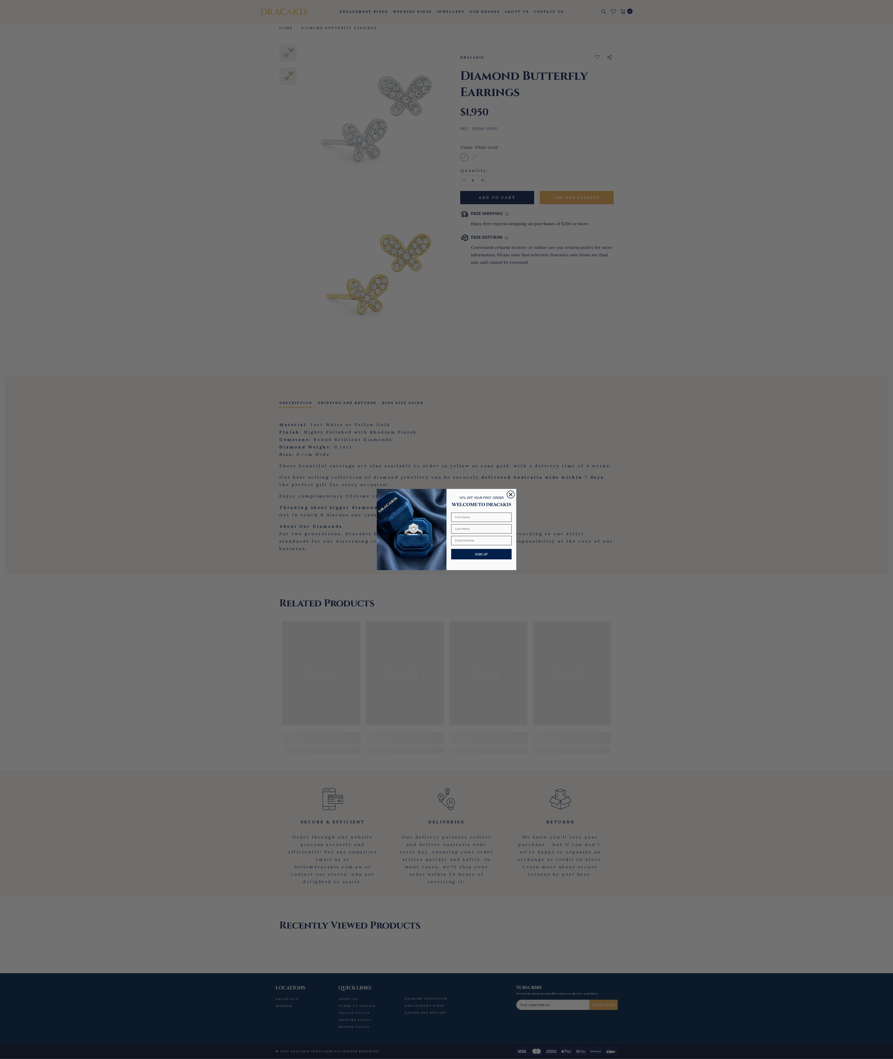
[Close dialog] (510, 494)
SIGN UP (481, 554)
